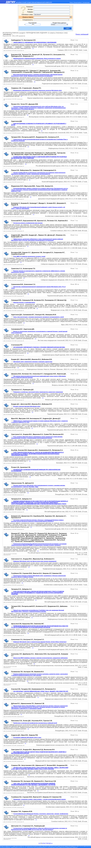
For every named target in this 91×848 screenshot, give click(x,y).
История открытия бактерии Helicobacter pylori (26, 406)
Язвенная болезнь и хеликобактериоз (24, 302)
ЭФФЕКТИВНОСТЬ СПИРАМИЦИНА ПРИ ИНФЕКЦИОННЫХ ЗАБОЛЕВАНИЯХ (34, 42)
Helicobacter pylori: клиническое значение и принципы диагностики (32, 361)
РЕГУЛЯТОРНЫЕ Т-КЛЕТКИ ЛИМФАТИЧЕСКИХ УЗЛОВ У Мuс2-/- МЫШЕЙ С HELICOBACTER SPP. (40, 691)
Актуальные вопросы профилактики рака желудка (27, 223)
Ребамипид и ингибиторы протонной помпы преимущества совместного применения (38, 392)
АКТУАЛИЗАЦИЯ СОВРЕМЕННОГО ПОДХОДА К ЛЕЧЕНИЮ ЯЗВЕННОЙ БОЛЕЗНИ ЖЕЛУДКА (39, 347)
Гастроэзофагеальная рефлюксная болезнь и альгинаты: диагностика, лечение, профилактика (40, 813)
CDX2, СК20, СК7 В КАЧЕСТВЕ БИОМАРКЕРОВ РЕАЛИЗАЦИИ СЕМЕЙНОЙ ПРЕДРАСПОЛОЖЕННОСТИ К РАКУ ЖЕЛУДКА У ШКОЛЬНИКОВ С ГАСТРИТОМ (33, 784)
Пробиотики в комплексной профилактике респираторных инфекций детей (35, 723)
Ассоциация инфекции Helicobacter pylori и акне (27, 737)
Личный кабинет (78, 2)
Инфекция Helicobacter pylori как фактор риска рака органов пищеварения (34, 561)
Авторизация (86, 2)
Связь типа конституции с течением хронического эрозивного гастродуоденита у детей (38, 317)
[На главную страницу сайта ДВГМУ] (26, 3)
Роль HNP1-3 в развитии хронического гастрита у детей (29, 256)
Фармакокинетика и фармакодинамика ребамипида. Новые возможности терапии (37, 58)
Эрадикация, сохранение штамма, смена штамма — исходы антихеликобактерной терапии (39, 799)
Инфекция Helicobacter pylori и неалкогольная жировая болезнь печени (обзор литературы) (39, 641)
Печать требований (82, 34)
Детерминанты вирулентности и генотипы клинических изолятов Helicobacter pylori (37, 90)
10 (50, 843)
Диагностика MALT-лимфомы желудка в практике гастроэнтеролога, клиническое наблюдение (40, 658)
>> (33, 48)
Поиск (71, 2)
